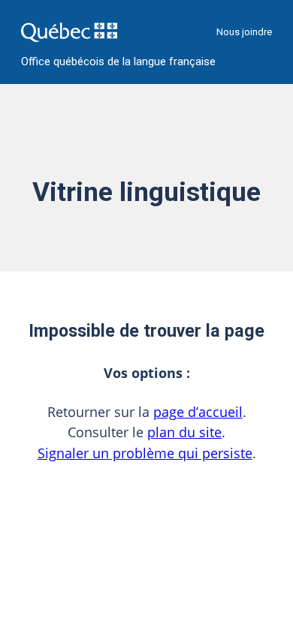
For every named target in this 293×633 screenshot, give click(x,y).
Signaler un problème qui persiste (145, 453)
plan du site (184, 432)
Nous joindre (244, 32)
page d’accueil (198, 412)
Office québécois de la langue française (118, 62)
